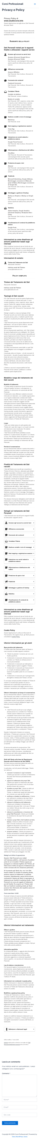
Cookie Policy (16, 637)
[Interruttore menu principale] (35, 4)
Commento (6, 1073)
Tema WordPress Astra (19, 1137)
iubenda (6, 1042)
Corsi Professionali (12, 3)
